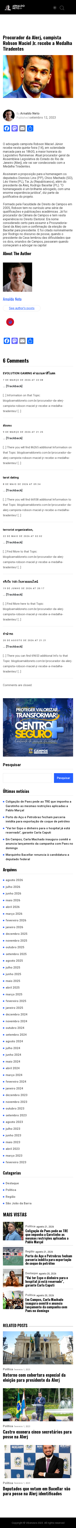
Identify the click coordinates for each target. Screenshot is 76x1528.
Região (10, 1196)
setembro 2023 (16, 1115)
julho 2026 (13, 887)
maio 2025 (13, 981)
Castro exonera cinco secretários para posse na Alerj (37, 1434)
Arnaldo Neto (30, 113)
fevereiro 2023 (16, 1162)
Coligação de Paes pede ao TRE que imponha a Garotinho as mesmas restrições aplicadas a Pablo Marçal (38, 806)
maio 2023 (13, 1142)
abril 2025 (13, 987)
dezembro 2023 (16, 1095)
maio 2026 (13, 900)
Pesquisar (12, 764)
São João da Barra (19, 1203)
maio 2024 (13, 1061)
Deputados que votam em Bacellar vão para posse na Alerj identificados (36, 1491)
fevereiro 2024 (16, 1081)
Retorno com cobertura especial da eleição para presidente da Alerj (34, 1377)
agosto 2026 (14, 880)
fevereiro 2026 (16, 920)
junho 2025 (13, 974)
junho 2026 (13, 893)
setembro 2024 (16, 1034)
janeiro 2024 (14, 1088)
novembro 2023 (16, 1102)
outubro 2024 (15, 1028)
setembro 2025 (16, 954)
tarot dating (11, 477)
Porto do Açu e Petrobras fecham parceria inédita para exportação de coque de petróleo (38, 819)
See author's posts (21, 308)
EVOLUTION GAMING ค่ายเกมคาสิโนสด (29, 373)
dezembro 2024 (16, 1014)
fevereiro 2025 (16, 1001)
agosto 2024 (14, 1041)
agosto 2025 (14, 960)
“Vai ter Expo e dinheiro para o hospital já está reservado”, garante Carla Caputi (38, 830)
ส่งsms (7, 425)
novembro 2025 (16, 940)
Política (11, 1190)
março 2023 (14, 1155)
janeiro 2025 (14, 1008)
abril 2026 (13, 907)
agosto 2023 (14, 1122)
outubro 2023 (15, 1108)
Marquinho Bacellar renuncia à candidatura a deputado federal (37, 857)
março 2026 (14, 914)
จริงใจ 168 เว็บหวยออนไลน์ (20, 581)
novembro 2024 (16, 1021)
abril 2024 (13, 1068)
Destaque (12, 1183)
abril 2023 (13, 1149)
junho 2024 (13, 1055)
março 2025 (14, 994)
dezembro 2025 (16, 934)
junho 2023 (13, 1135)
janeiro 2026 (14, 927)
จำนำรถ (8, 634)
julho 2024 (13, 1048)
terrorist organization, (18, 529)
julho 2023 (13, 1129)
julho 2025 (13, 967)
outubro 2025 (15, 947)
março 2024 (14, 1075)
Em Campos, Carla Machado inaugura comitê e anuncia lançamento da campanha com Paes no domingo (39, 844)
